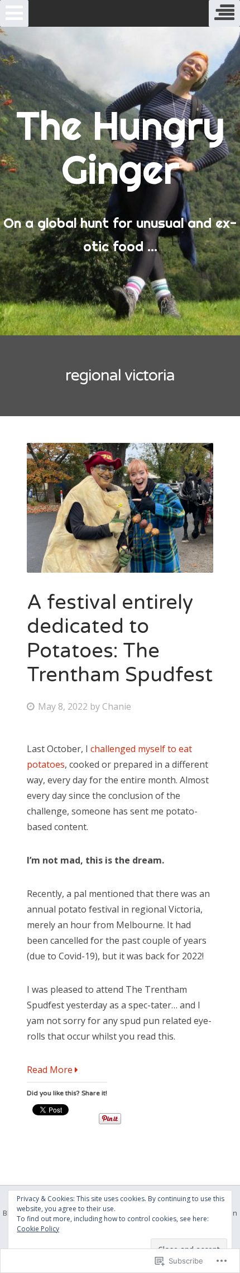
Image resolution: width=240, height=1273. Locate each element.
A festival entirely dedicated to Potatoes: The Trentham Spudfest (120, 639)
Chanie (116, 706)
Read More (51, 1070)
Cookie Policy (38, 1228)
